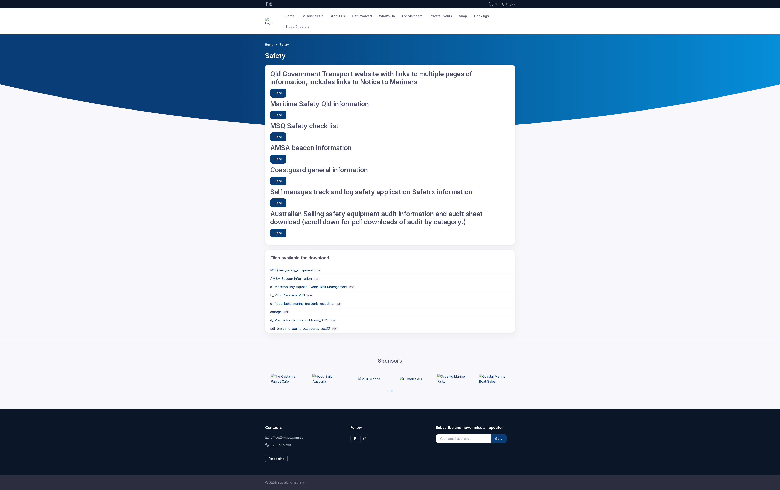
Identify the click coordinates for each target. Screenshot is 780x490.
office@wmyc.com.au (287, 437)
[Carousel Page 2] (392, 391)
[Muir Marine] (369, 379)
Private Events (441, 16)
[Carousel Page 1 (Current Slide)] (388, 391)
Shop (463, 16)
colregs (276, 312)
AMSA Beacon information (291, 278)
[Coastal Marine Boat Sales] (494, 379)
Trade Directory (297, 27)
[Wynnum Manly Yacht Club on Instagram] (270, 4)
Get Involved (362, 16)
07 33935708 (281, 445)
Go (497, 439)
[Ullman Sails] (411, 379)
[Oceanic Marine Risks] (452, 379)
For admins (276, 458)
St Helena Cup (313, 16)
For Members (412, 16)
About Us (338, 16)
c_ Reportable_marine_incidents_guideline (302, 303)
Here (278, 93)
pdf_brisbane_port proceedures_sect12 (300, 328)
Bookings (481, 16)
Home (290, 16)
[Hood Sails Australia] (327, 379)
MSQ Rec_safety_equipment (291, 270)
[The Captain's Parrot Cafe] (286, 379)
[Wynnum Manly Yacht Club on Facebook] (266, 4)
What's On (387, 16)
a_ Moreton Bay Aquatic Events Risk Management (308, 287)
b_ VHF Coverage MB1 (287, 295)
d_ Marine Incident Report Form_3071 (299, 320)
